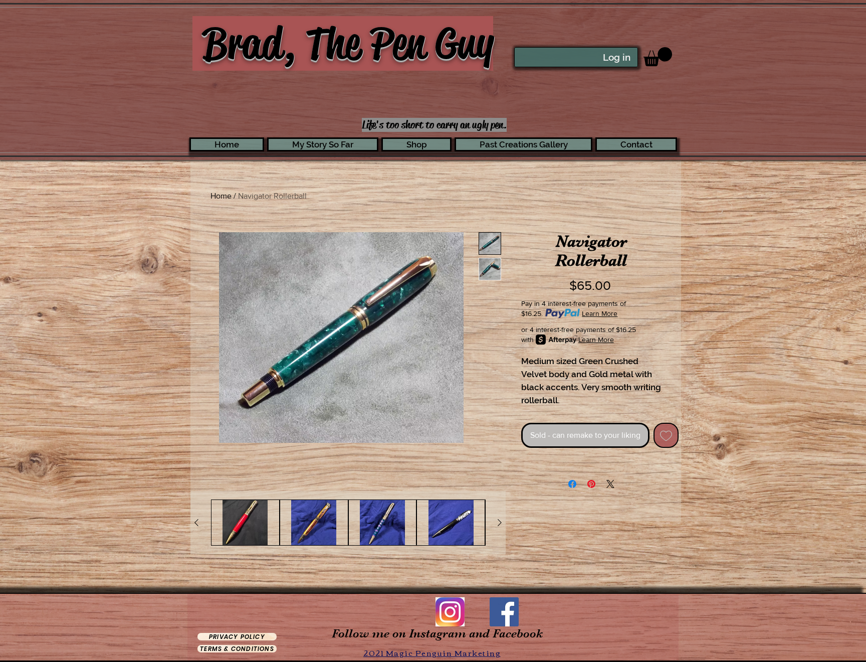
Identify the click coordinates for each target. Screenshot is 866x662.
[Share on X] (610, 484)
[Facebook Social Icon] (504, 611)
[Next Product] (500, 523)
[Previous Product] (196, 523)
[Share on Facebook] (572, 484)
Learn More (599, 313)
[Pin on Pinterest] (591, 484)
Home (221, 196)
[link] (657, 56)
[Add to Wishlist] (666, 435)
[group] (348, 522)
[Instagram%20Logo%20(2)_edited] (450, 611)
